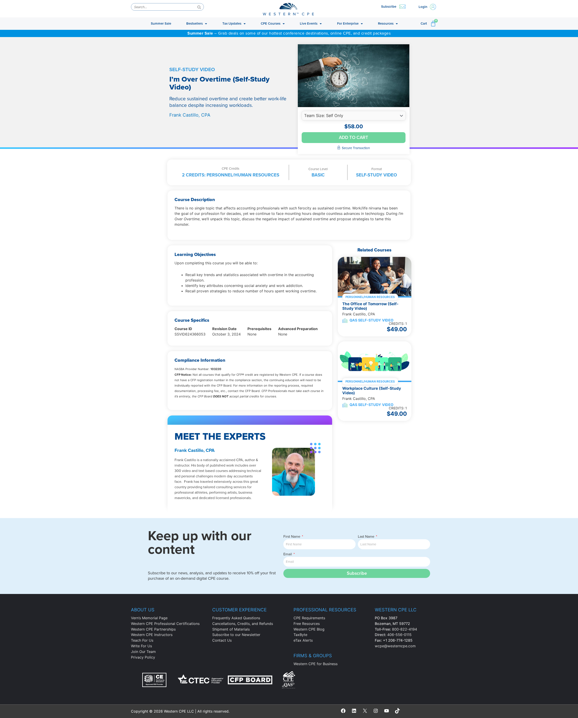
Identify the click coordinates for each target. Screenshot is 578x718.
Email (288, 554)
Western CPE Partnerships (153, 629)
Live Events (308, 23)
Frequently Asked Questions (236, 618)
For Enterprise (348, 23)
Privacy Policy (143, 657)
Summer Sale (161, 23)
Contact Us (222, 640)
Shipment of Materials (231, 629)
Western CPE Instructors (151, 634)
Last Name (366, 536)
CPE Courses (270, 23)
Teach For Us (142, 640)
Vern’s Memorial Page (149, 618)
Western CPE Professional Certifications (165, 623)
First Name (292, 536)
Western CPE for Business (316, 664)
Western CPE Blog (309, 629)
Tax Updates (231, 23)
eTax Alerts (303, 640)
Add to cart (353, 137)
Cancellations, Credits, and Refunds (242, 623)
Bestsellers (194, 23)
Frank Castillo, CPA (189, 115)
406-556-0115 (399, 634)
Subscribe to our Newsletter (236, 634)
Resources (386, 23)
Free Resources (307, 623)
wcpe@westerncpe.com (395, 646)
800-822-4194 (404, 629)
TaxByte (300, 634)
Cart (424, 23)
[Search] (199, 6)
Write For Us (141, 646)
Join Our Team (143, 651)
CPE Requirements (309, 618)
